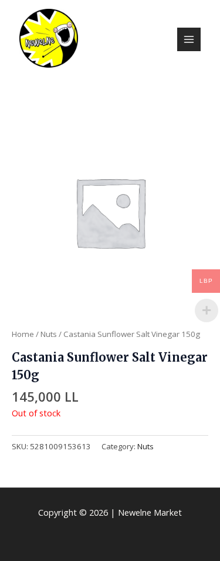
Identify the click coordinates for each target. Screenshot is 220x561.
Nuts (48, 334)
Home (23, 334)
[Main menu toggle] (189, 39)
